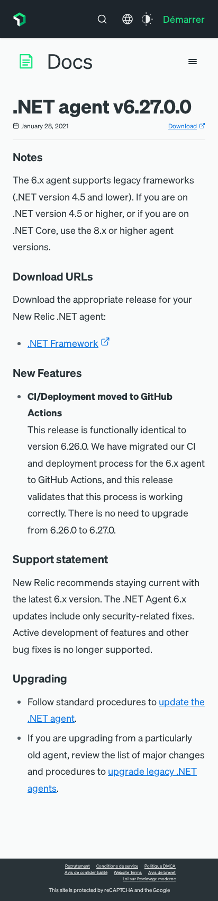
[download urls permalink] (98, 276)
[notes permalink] (48, 157)
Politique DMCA (160, 866)
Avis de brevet (162, 872)
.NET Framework (63, 343)
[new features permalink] (87, 372)
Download (182, 126)
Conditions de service (117, 866)
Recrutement (77, 866)
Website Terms (128, 872)
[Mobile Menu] (192, 61)
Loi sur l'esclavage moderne (149, 878)
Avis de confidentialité (86, 872)
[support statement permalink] (113, 559)
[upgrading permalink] (72, 678)
